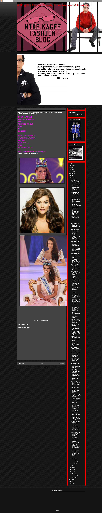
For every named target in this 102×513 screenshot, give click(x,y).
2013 (71, 479)
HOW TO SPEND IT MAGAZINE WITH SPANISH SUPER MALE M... (75, 296)
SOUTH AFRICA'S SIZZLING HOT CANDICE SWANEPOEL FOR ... (76, 219)
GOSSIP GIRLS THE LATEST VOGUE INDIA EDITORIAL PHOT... (75, 255)
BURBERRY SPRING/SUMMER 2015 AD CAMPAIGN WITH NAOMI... (76, 315)
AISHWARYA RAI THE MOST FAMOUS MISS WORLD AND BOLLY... (75, 453)
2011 (71, 483)
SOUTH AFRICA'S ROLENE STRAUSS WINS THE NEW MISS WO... (75, 327)
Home (41, 363)
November (74, 458)
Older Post (61, 363)
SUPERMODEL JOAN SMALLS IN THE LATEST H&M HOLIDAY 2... (76, 371)
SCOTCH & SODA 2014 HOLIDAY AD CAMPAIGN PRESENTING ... (75, 321)
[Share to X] (44, 320)
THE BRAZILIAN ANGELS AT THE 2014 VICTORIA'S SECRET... (75, 428)
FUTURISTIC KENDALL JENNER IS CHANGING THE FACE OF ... (76, 206)
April (73, 471)
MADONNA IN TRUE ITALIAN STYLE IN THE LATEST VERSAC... (75, 423)
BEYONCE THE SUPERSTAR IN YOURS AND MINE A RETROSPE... (76, 349)
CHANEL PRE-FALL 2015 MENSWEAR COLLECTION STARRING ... (75, 434)
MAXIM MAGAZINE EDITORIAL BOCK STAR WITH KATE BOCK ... (75, 338)
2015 (71, 175)
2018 (71, 169)
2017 (71, 171)
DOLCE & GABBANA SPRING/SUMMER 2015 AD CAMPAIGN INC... (76, 250)
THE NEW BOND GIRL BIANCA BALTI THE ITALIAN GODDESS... (75, 232)
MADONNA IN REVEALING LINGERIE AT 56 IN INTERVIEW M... (75, 447)
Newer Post (21, 363)
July (73, 465)
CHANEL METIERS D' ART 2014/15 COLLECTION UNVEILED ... (75, 360)
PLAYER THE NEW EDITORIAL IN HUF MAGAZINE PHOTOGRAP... (75, 365)
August (73, 463)
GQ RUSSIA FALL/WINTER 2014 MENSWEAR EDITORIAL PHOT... (75, 212)
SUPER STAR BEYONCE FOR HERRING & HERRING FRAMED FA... (75, 308)
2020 (71, 165)
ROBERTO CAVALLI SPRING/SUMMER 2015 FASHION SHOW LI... (76, 400)
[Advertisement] (27, 498)
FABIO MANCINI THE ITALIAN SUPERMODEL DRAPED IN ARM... (76, 238)
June (73, 467)
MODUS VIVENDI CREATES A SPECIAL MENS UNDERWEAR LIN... (75, 390)
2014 (71, 177)
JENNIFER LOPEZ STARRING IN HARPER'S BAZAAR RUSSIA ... (75, 244)
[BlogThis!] (43, 320)
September (74, 461)
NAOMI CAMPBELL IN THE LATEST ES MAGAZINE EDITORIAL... (75, 354)
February (74, 475)
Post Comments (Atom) (44, 366)
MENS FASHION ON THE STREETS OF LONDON (76, 395)
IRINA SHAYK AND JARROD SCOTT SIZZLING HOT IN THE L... (75, 333)
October (73, 459)
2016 (71, 173)
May (73, 469)
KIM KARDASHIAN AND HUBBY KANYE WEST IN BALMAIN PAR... (75, 261)
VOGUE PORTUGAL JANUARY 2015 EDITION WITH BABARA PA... (75, 194)
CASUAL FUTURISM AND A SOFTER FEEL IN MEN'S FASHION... (75, 283)
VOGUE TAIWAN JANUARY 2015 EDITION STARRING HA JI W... (75, 188)
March (73, 473)
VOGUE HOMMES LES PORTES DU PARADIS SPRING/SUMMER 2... (76, 200)
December (74, 178)
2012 (71, 481)
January (73, 477)
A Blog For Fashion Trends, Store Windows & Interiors (52, 5)
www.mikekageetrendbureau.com (28, 153)
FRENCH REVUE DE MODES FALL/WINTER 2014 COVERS (75, 344)
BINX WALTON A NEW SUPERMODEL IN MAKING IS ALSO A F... (75, 225)
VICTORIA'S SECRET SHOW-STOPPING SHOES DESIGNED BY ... (75, 440)
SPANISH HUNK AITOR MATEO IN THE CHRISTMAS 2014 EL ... (75, 418)
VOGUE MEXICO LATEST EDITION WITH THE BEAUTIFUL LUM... (75, 377)
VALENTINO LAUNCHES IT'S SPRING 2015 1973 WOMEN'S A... (75, 383)
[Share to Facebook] (45, 320)
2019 (71, 167)
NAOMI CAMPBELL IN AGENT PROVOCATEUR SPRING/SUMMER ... (76, 302)
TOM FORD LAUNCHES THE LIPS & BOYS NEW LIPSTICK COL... (76, 182)
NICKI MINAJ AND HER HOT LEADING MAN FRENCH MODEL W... (75, 267)
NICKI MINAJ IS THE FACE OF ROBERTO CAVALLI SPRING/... (75, 290)
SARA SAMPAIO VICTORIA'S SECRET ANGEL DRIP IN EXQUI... (75, 412)
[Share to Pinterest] (47, 320)
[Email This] (41, 320)
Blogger (57, 510)
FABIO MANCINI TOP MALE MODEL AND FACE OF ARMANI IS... (76, 278)
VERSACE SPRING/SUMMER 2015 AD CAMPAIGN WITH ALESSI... (76, 406)
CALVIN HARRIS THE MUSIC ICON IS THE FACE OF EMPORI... (75, 273)
